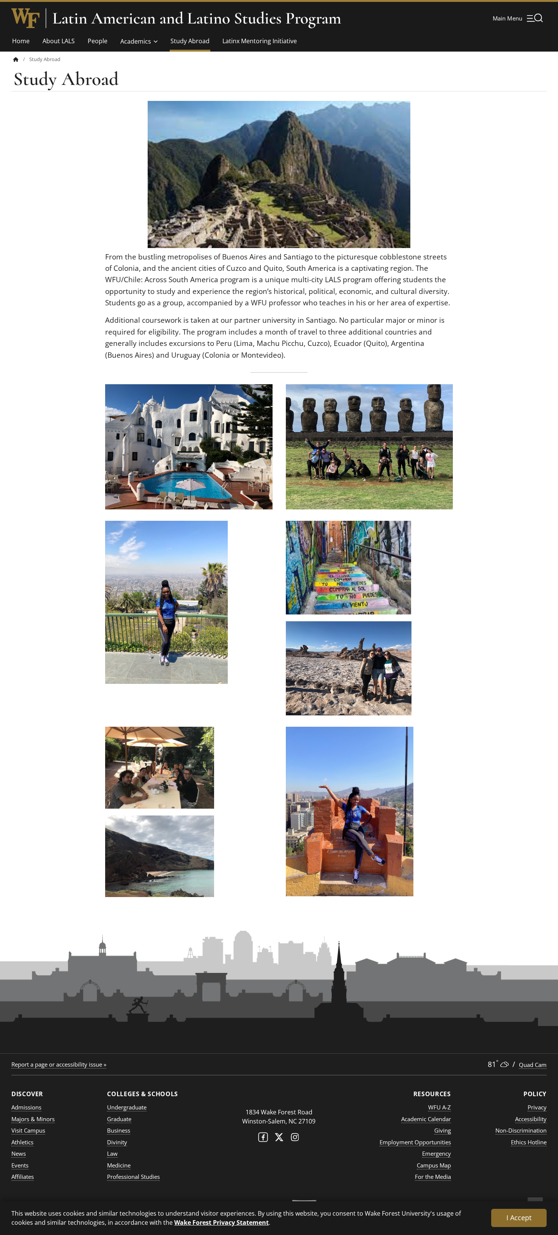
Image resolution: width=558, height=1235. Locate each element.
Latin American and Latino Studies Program (196, 18)
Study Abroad (190, 41)
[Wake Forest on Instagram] (295, 1139)
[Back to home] (16, 59)
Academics (135, 41)
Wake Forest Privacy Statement (221, 1222)
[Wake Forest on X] (279, 1139)
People (97, 41)
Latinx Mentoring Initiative (259, 41)
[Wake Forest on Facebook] (263, 1139)
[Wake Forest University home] (25, 18)
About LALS (59, 41)
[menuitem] (21, 59)
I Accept (518, 1217)
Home (21, 41)
